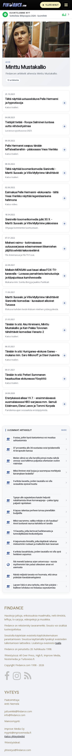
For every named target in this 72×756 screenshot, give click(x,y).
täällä (58, 643)
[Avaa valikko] (66, 5)
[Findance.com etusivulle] (14, 5)
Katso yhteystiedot (14, 736)
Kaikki (64, 430)
